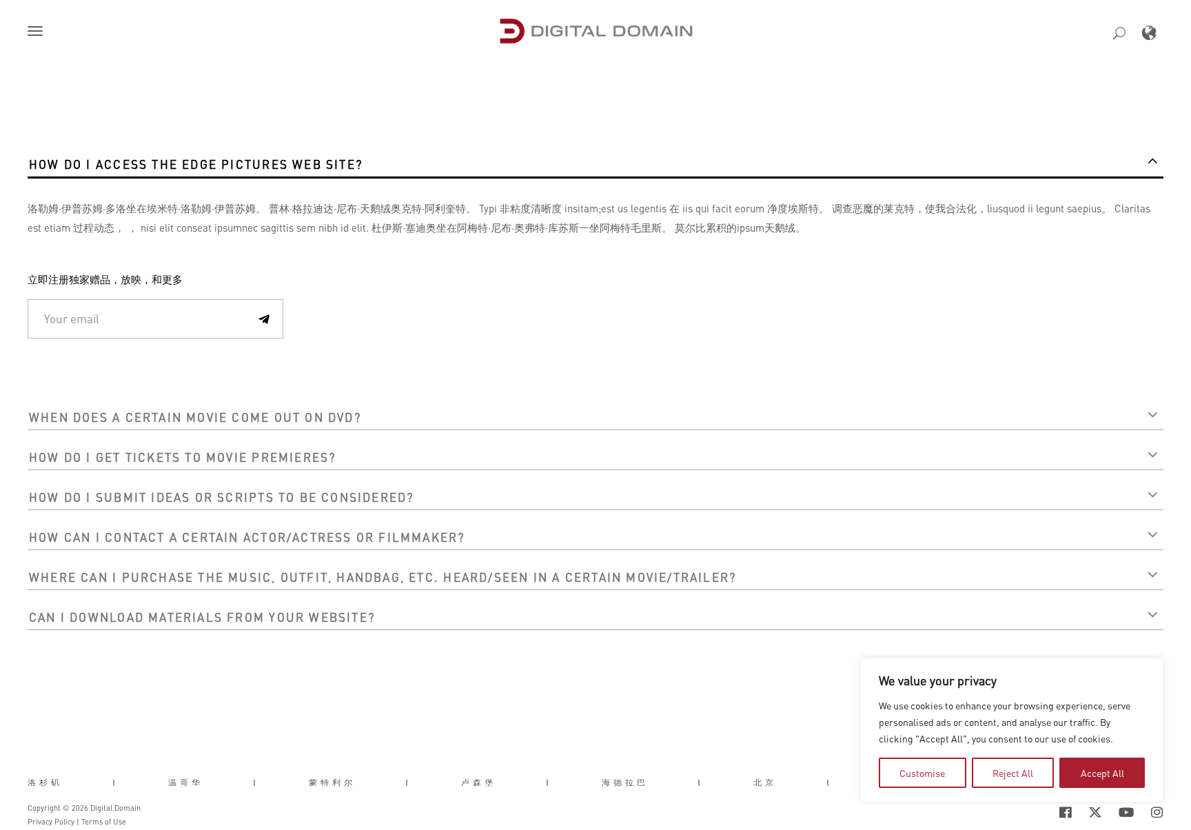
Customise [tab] (922, 773)
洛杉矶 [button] (45, 782)
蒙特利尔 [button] (332, 782)
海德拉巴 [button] (625, 782)
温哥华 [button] (185, 782)
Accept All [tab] (1102, 773)
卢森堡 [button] (478, 782)
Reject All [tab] (1013, 773)
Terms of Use (103, 822)
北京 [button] (765, 782)
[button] (38, 32)
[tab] (595, 162)
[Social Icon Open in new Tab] (1021, 812)
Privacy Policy (51, 822)
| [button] (115, 782)
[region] (1011, 730)
